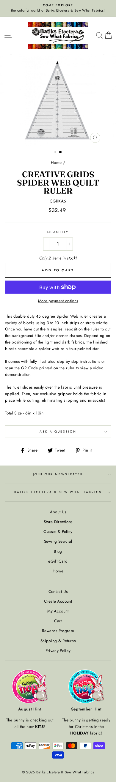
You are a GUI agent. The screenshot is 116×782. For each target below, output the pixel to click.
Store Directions (58, 522)
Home (56, 162)
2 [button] (60, 152)
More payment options (58, 301)
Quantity (58, 232)
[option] (58, 8)
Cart (58, 621)
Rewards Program (58, 631)
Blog (58, 551)
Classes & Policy (57, 531)
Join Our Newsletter (58, 474)
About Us (58, 512)
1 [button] (55, 152)
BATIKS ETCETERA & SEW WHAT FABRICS (58, 492)
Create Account (58, 601)
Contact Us (58, 591)
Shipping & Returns (58, 641)
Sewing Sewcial (58, 541)
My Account (57, 611)
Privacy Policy (58, 650)
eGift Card (58, 561)
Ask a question (58, 431)
